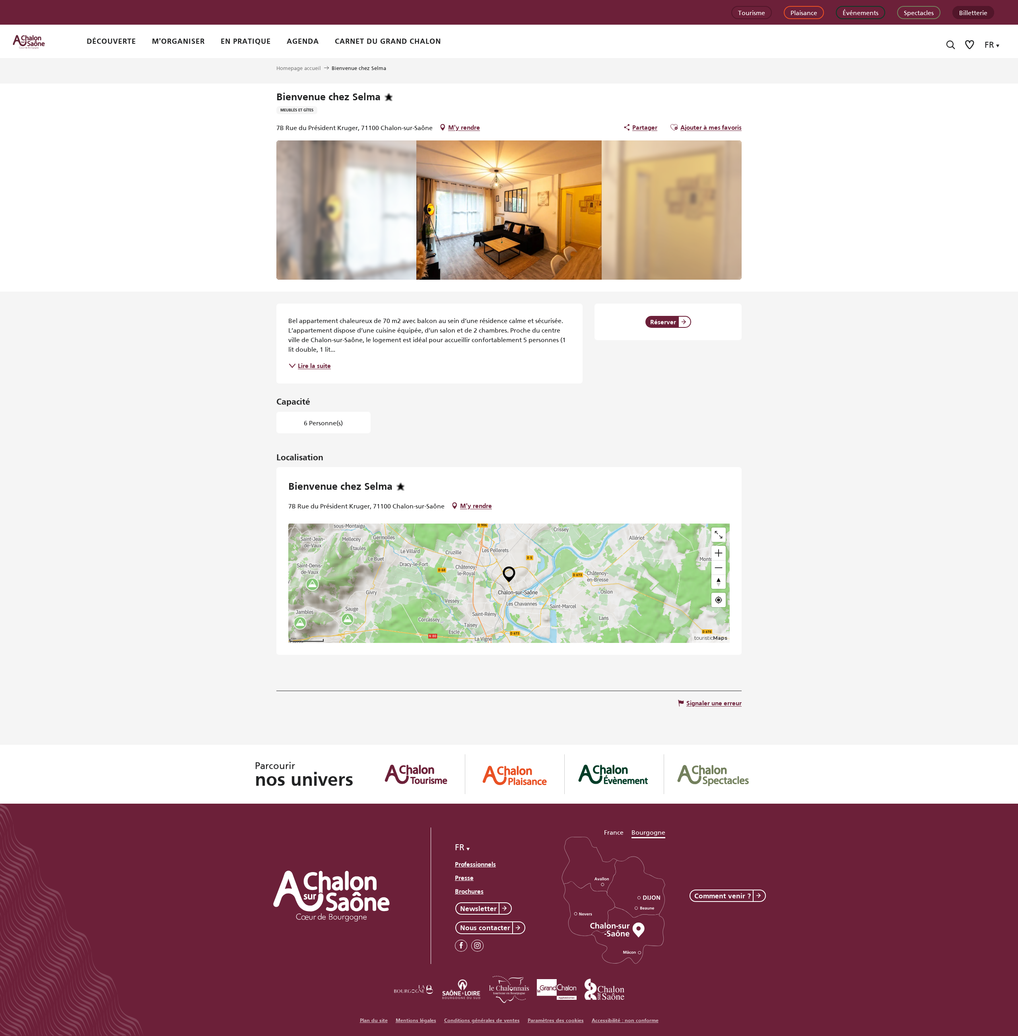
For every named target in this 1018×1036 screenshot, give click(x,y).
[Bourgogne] (413, 988)
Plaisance (804, 12)
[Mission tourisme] (461, 988)
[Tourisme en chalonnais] (509, 988)
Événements (860, 12)
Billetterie (973, 12)
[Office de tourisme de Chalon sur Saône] (36, 41)
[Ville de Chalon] (604, 988)
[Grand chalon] (557, 988)
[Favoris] (970, 45)
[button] (950, 44)
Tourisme (751, 12)
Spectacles (919, 12)
